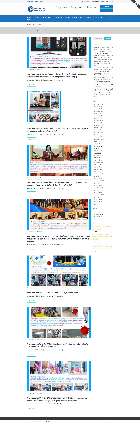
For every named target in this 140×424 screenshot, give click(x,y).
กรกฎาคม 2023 (98, 121)
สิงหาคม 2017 (98, 204)
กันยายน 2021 (98, 167)
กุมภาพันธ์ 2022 (98, 155)
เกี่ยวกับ (100, 17)
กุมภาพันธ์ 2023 (98, 132)
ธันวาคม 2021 (98, 160)
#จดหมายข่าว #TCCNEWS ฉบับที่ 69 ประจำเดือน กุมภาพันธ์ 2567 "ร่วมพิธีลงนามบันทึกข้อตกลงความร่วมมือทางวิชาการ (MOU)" (103, 228)
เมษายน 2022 (98, 151)
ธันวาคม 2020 (98, 179)
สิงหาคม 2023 (98, 118)
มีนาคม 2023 (97, 130)
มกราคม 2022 (98, 158)
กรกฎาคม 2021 (98, 169)
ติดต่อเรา (29, 19)
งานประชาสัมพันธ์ (31, 69)
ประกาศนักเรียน (98, 217)
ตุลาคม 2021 (98, 165)
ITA (106, 10)
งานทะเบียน (97, 212)
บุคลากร (37, 17)
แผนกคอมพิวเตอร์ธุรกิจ (100, 219)
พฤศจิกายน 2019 (99, 195)
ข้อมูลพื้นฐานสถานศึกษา (49, 17)
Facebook (106, 7)
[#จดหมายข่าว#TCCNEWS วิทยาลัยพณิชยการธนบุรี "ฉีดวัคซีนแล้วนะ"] (59, 271)
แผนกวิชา (68, 17)
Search (108, 39)
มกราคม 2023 (98, 135)
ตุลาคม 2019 (98, 197)
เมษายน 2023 (98, 128)
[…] (62, 80)
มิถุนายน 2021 (98, 172)
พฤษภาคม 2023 (98, 125)
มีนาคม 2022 (97, 153)
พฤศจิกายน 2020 (99, 181)
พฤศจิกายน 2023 (99, 111)
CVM (107, 17)
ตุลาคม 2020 (98, 183)
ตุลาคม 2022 (98, 141)
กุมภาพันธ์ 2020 (98, 188)
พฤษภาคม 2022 (98, 148)
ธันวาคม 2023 (98, 109)
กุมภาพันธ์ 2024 (98, 104)
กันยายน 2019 (98, 200)
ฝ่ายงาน (60, 17)
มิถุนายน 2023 (98, 123)
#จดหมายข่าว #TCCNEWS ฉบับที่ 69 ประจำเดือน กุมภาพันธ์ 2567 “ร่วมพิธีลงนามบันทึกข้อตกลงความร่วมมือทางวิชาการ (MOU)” (103, 50)
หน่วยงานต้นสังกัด (90, 17)
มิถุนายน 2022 (98, 146)
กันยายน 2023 (98, 116)
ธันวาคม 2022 (98, 137)
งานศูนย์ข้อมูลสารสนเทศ (41, 69)
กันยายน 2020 (98, 186)
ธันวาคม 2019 (98, 193)
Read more (31, 85)
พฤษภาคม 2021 (98, 174)
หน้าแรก (29, 17)
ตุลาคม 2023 (98, 114)
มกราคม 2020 (98, 190)
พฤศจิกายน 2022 (99, 139)
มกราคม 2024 (98, 107)
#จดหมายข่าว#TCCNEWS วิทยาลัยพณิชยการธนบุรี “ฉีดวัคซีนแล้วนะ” (54, 293)
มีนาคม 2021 (97, 176)
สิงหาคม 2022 (98, 144)
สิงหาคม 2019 (98, 202)
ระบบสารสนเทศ (78, 17)
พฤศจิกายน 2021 (99, 162)
